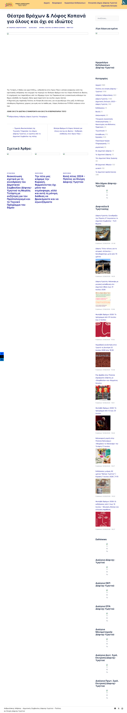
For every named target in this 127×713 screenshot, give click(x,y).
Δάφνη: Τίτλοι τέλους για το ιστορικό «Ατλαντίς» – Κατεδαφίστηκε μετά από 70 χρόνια (106, 253)
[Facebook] (2, 353)
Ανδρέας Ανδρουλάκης (17, 27)
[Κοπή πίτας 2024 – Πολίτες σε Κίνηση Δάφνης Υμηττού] (75, 162)
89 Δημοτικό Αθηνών (104, 165)
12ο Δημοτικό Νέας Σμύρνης (106, 158)
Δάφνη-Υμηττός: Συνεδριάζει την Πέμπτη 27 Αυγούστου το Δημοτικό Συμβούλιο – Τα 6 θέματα (107, 220)
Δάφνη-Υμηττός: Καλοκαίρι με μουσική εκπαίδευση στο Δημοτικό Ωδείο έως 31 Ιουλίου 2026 (107, 285)
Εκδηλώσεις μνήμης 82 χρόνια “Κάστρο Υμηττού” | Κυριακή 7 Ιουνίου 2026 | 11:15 (107, 474)
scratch (98, 168)
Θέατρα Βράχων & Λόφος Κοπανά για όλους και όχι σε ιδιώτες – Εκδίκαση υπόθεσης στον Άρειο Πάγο (68, 131)
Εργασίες (99, 137)
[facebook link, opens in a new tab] (115, 708)
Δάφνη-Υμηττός (102, 99)
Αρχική (47, 3)
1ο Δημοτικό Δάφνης (103, 154)
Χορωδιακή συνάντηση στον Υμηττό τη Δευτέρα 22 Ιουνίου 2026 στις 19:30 (106, 347)
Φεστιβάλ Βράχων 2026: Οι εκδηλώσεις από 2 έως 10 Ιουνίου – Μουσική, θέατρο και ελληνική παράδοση (107, 505)
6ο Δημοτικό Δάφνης (104, 151)
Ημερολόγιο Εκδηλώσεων (75, 3)
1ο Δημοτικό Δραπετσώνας (106, 172)
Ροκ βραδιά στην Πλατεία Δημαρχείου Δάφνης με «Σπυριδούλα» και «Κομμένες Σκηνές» (107, 379)
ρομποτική (99, 147)
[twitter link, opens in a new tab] (118, 708)
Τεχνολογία (100, 131)
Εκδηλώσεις (100, 108)
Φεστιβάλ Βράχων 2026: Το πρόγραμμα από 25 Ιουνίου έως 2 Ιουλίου (106, 317)
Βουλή (98, 112)
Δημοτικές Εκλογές (109, 6)
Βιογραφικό (57, 3)
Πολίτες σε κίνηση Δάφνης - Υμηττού (59, 27)
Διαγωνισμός (100, 115)
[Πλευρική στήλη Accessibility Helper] (124, 2)
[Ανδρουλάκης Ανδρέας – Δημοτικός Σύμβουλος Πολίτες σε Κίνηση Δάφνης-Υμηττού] (17, 4)
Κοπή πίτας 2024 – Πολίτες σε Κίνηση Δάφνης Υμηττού (74, 179)
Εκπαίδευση (100, 134)
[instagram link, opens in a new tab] (122, 708)
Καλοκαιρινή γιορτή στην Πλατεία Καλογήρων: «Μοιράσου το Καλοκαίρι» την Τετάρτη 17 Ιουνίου (107, 442)
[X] (2, 356)
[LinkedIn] (2, 359)
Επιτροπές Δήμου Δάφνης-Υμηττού (102, 3)
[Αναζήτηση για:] (107, 18)
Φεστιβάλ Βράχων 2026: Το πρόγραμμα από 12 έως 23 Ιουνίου (106, 410)
